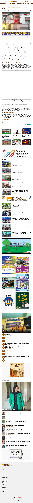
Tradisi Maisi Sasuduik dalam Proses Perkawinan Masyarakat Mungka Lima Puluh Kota (18, 442)
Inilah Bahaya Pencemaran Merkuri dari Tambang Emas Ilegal (16, 421)
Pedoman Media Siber (5, 477)
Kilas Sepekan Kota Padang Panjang (26, 136)
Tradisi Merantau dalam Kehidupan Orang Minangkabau (15, 425)
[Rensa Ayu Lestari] (3, 421)
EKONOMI (13, 207)
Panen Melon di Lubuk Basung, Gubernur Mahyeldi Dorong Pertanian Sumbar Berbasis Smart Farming (21, 205)
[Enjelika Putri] (3, 442)
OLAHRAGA (3, 491)
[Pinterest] (15, 497)
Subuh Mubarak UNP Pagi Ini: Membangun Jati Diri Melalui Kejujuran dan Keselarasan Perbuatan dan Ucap (17, 353)
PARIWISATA (4, 487)
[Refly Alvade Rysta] (3, 446)
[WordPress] (17, 497)
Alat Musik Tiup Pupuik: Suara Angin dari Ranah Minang (15, 429)
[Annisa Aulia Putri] (3, 430)
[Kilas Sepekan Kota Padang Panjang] (26, 131)
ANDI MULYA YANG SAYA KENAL (11, 417)
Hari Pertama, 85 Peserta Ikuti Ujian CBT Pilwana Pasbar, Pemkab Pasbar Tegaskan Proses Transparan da (20, 183)
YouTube (5, 30)
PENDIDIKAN (4, 490)
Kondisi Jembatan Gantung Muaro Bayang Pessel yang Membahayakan (16, 147)
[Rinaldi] (3, 413)
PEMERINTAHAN (14, 186)
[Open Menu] (25, 1)
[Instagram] (19, 497)
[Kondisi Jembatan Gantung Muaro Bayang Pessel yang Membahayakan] (16, 142)
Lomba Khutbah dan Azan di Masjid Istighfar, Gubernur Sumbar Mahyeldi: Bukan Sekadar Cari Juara (21, 176)
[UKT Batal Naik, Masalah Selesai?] (26, 142)
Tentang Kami (4, 474)
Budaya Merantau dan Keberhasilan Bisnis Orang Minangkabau (16, 437)
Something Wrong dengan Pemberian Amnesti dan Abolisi (17, 62)
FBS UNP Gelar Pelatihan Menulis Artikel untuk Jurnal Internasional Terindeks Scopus (16, 334)
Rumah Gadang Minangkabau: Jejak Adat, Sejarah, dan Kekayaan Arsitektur (18, 433)
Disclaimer (3, 478)
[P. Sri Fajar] (3, 417)
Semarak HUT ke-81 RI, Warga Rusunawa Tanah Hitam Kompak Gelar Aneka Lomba (17, 337)
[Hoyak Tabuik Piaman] (16, 131)
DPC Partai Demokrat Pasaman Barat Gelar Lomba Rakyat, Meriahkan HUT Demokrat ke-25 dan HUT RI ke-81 (21, 163)
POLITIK (13, 165)
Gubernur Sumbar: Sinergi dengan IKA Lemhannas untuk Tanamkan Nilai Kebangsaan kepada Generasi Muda (21, 226)
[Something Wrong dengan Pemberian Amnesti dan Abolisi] (6, 131)
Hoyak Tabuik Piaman (10, 112)
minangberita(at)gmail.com (7, 471)
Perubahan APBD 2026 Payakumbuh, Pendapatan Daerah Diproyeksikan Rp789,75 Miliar (17, 344)
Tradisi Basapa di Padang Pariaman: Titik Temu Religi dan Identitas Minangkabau (17, 446)
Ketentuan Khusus (4, 481)
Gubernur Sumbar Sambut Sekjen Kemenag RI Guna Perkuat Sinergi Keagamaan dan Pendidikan (21, 212)
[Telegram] (29, 124)
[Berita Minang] (15, 1)
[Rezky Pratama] (3, 438)
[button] (23, 1)
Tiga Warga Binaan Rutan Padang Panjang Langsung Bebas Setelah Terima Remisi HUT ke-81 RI (17, 350)
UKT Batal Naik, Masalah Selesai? (26, 146)
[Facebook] (25, 124)
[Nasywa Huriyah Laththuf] (3, 426)
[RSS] (20, 497)
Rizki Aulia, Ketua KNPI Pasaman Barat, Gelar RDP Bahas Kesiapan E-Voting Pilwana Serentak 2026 (17, 347)
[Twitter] (27, 124)
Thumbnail (9, 30)
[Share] (30, 10)
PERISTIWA (13, 179)
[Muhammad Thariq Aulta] (3, 434)
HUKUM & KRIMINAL (14, 172)
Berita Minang (16, 500)
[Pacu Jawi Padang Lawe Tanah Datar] (6, 142)
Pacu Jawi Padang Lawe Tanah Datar (5, 146)
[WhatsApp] (30, 124)
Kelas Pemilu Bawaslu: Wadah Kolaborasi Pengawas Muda (15, 413)
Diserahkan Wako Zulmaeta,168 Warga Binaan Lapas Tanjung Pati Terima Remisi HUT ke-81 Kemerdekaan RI (17, 357)
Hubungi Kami (4, 482)
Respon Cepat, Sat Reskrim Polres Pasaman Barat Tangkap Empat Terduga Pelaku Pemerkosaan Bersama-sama (21, 169)
